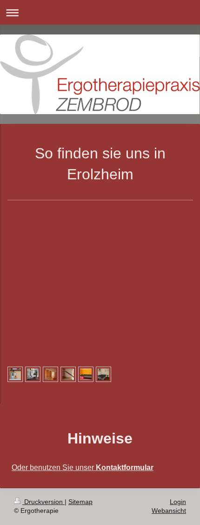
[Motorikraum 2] (86, 374)
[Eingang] (15, 374)
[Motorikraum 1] (50, 374)
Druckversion (43, 501)
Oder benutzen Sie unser (82, 467)
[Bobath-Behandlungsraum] (103, 374)
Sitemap (80, 501)
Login (178, 501)
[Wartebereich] (33, 374)
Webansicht (169, 510)
